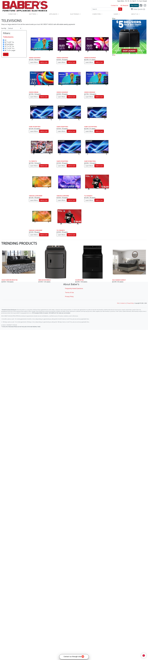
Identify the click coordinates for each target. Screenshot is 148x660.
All (5, 40)
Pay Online (134, 5)
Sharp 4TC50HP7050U (34, 126)
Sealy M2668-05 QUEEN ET (119, 280)
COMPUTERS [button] (96, 14)
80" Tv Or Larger (10, 50)
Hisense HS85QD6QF (89, 92)
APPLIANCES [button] (53, 14)
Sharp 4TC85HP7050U (90, 161)
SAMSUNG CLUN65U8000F (35, 230)
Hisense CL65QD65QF (62, 92)
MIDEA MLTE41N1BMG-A (44, 280)
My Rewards (124, 5)
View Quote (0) (139, 9)
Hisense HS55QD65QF (34, 57)
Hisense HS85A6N (33, 92)
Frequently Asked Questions (74, 288)
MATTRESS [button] (33, 14)
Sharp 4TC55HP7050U (62, 161)
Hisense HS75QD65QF (90, 57)
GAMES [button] (116, 14)
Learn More (34, 62)
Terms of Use (69, 292)
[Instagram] (145, 5)
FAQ (118, 303)
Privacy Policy (69, 296)
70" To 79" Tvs (9, 46)
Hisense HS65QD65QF (62, 57)
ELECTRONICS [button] (75, 14)
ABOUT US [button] (134, 14)
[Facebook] (141, 5)
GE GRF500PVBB (79, 280)
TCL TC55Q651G (88, 195)
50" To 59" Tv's (9, 48)
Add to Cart (43, 62)
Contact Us (114, 5)
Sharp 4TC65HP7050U (62, 126)
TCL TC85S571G (33, 161)
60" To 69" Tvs (9, 42)
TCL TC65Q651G (61, 230)
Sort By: (3, 28)
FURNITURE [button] (12, 14)
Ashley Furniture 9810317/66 (9, 280)
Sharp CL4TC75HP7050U (90, 126)
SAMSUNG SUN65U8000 (63, 195)
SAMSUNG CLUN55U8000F (35, 195)
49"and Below (9, 44)
